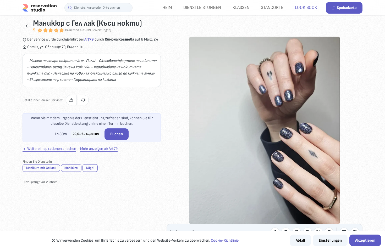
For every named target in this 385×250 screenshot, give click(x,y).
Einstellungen (330, 240)
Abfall (300, 240)
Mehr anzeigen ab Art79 (99, 148)
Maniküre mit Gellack (41, 168)
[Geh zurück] (27, 25)
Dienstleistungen (202, 7)
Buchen (116, 134)
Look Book (306, 7)
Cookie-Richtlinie (225, 240)
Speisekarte (347, 7)
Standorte (272, 7)
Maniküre (71, 168)
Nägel (90, 168)
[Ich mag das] (71, 100)
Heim (167, 7)
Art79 (89, 39)
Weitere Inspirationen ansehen (51, 148)
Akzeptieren (365, 240)
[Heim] (40, 7)
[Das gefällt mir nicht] (83, 100)
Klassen (241, 7)
